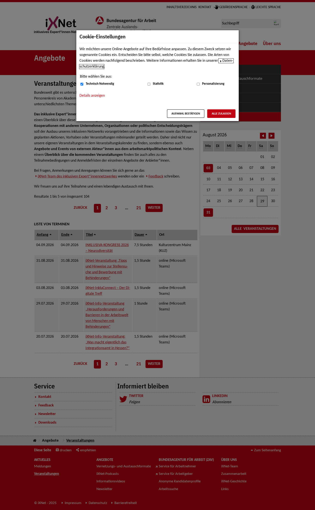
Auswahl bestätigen (185, 113)
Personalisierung (213, 84)
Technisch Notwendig (100, 84)
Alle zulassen (221, 113)
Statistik (158, 84)
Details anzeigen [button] (92, 96)
